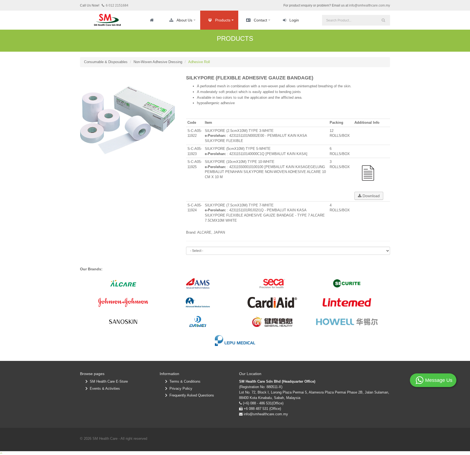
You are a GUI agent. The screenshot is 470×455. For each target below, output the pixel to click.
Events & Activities (104, 388)
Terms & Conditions (183, 381)
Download (370, 196)
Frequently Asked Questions (190, 395)
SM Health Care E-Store (108, 381)
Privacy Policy (179, 388)
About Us (184, 20)
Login (294, 20)
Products (222, 20)
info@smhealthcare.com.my (369, 5)
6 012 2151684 (117, 5)
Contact (260, 20)
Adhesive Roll (199, 62)
